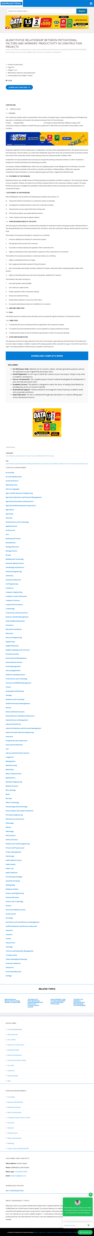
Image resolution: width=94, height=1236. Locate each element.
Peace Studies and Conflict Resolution (19, 811)
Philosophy (10, 823)
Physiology (10, 831)
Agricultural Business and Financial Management (24, 497)
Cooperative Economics (14, 605)
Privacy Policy (53, 1232)
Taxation (9, 934)
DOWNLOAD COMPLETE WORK (47, 355)
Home (8, 50)
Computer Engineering (14, 592)
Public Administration (14, 860)
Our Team (10, 1065)
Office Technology (12, 802)
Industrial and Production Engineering (20, 732)
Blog (8, 1081)
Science (8, 906)
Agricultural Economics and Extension (19, 501)
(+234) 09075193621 (21, 1172)
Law (7, 749)
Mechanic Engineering (14, 782)
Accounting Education (14, 477)
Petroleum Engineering (14, 815)
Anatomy (9, 518)
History (8, 708)
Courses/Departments (14, 1029)
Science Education (12, 897)
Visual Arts (10, 967)
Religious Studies (12, 889)
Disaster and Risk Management (17, 617)
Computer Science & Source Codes (18, 1118)
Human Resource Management (17, 720)
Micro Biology (11, 790)
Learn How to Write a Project (16, 1060)
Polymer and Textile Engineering (18, 844)
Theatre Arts (10, 943)
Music (8, 794)
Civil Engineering (12, 584)
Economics (10, 1123)
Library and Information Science (17, 753)
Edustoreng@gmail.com (18, 1176)
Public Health (10, 864)
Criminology (10, 609)
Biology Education (12, 547)
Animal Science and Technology (17, 522)
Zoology (9, 976)
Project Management (13, 852)
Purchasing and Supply (14, 877)
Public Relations (12, 873)
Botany (8, 555)
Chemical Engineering (14, 572)
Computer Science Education (16, 596)
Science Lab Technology (14, 901)
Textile (8, 939)
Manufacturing (11, 765)
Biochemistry (10, 543)
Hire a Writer (11, 1040)
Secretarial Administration (15, 910)
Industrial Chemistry (13, 724)
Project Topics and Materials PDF (18, 1148)
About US (37, 1232)
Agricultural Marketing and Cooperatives (21, 506)
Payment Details (12, 1076)
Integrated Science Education (16, 741)
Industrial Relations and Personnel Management (23, 728)
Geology (9, 695)
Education (10, 1128)
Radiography (10, 885)
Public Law (9, 868)
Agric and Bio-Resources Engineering (19, 493)
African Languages (12, 489)
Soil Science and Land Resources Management (22, 922)
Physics (8, 827)
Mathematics (10, 778)
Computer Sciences (13, 600)
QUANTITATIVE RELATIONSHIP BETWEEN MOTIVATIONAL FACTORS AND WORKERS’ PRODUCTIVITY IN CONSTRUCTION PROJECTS (47, 464)
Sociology (9, 918)
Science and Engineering (15, 893)
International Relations (14, 745)
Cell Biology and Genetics (15, 567)
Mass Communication (13, 774)
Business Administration (15, 563)
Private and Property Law (15, 848)
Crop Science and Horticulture (17, 613)
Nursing (9, 798)
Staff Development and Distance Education (21, 926)
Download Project (13, 1050)
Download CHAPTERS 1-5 (19, 87)
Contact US (44, 1232)
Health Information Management (18, 704)
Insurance (9, 736)
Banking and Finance (13, 539)
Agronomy (9, 514)
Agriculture (10, 510)
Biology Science (11, 551)
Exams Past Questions (14, 1055)
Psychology (10, 856)
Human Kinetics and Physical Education (20, 716)
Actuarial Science (12, 481)
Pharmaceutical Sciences (15, 819)
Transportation (11, 955)
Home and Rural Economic (15, 712)
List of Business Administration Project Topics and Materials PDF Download (35, 50)
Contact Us (11, 1071)
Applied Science (11, 526)
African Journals (12, 1034)
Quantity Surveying (13, 881)
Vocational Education (13, 972)
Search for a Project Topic (15, 1045)
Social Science (11, 914)
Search (82, 11)
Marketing (9, 769)
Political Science (12, 840)
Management (10, 761)
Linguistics (10, 757)
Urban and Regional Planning (16, 959)
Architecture (10, 530)
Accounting (10, 473)
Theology (9, 947)
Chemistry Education (13, 580)
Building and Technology (15, 559)
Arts (7, 534)
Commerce (10, 588)
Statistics (9, 930)
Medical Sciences (12, 786)
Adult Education (11, 485)
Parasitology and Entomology (16, 807)
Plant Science (11, 835)
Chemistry (9, 576)
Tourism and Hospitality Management (19, 951)
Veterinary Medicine (13, 963)
